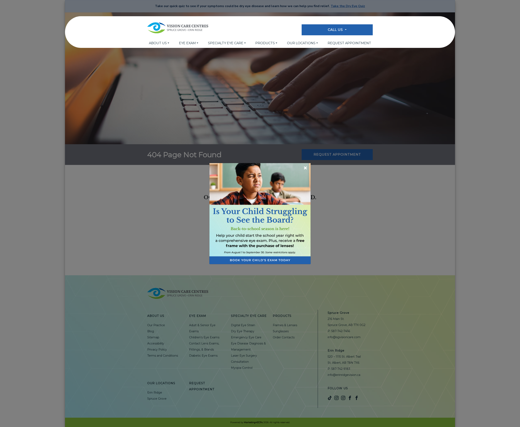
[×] (260, 213)
